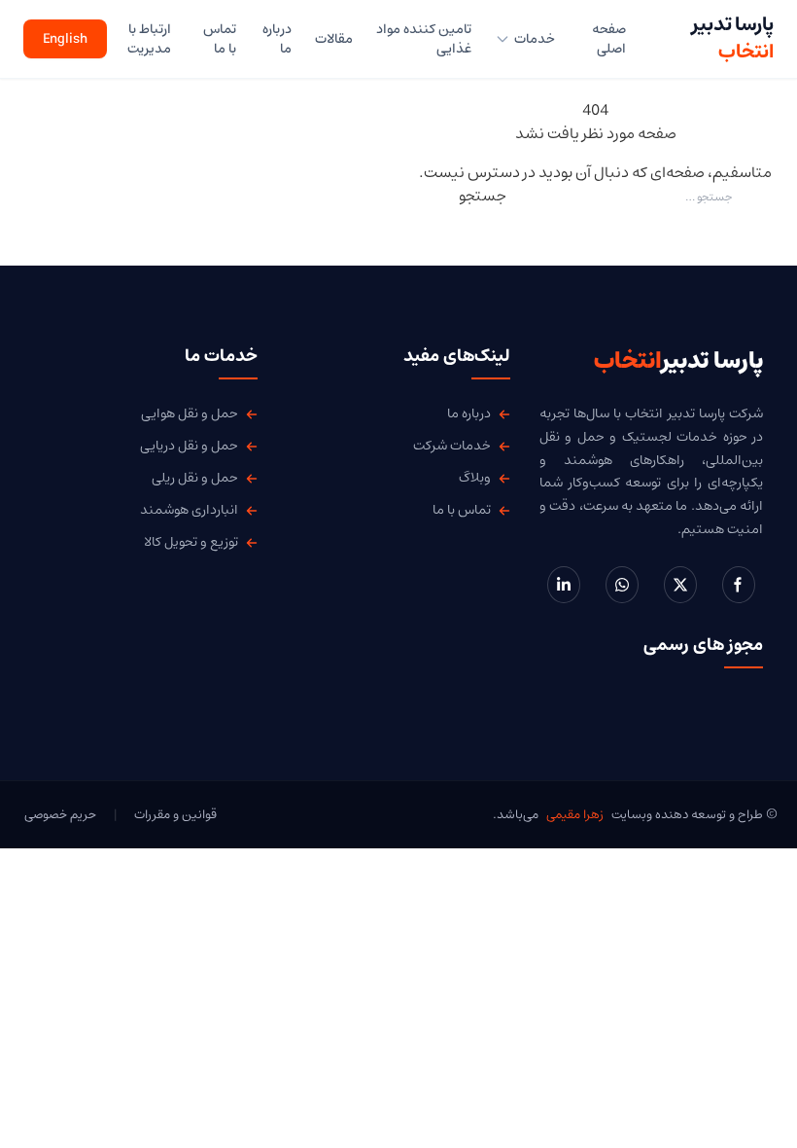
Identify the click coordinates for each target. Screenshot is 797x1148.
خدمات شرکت (452, 446)
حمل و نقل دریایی (189, 446)
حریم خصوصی (60, 815)
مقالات (334, 39)
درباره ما (276, 38)
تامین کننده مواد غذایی (423, 38)
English (65, 39)
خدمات (534, 39)
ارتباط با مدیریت (149, 38)
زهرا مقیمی (575, 815)
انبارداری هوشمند (189, 510)
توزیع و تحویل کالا (191, 542)
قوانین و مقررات (175, 815)
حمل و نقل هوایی (189, 414)
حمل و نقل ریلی (195, 478)
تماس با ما (219, 38)
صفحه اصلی (609, 38)
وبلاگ (475, 478)
